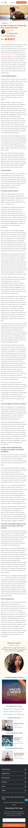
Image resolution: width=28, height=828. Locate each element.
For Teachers (10, 30)
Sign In (13, 2)
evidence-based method (8, 54)
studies (8, 485)
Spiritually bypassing (11, 612)
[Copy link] (11, 39)
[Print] (14, 39)
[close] (26, 800)
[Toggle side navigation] (2, 2)
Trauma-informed (10, 36)
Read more (20, 651)
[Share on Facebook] (6, 39)
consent (3, 204)
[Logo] (5, 2)
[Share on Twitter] (9, 39)
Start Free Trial (21, 2)
